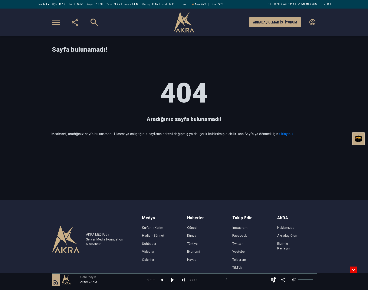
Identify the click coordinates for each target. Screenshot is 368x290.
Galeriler (148, 260)
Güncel (192, 228)
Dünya (191, 236)
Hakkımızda (285, 228)
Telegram (239, 260)
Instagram (240, 228)
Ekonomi (193, 252)
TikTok (237, 268)
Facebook (239, 236)
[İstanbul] (44, 4)
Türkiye (192, 244)
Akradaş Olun (287, 236)
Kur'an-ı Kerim (152, 228)
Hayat (191, 260)
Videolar (148, 252)
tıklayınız (286, 134)
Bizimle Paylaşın (283, 246)
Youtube (238, 252)
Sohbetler (149, 244)
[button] (56, 279)
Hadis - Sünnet (153, 236)
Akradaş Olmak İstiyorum (275, 22)
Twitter (237, 244)
